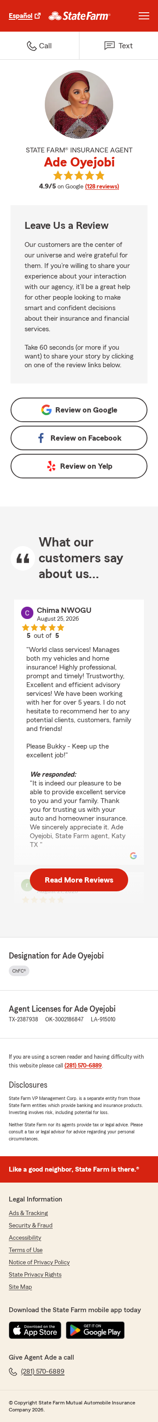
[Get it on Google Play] (95, 1330)
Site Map (20, 1287)
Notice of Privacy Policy (39, 1262)
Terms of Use (26, 1250)
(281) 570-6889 (83, 1066)
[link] (80, 16)
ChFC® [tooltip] (19, 970)
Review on (86, 410)
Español (20, 15)
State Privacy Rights (35, 1275)
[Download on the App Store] (35, 1330)
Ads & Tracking (28, 1213)
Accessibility (25, 1238)
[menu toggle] (143, 15)
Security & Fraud (31, 1226)
